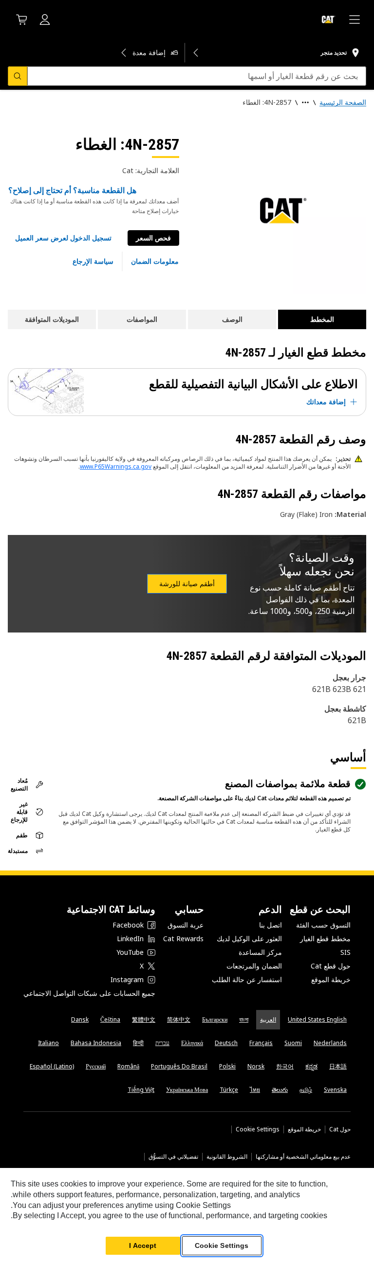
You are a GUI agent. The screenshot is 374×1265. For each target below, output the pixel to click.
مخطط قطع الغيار (325, 938)
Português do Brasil (179, 1066)
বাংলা (243, 1019)
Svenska (335, 1090)
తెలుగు (280, 1090)
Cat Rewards (183, 938)
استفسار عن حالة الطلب (247, 979)
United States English (317, 1019)
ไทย (255, 1090)
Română (128, 1066)
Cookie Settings (258, 1129)
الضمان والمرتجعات (254, 965)
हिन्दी (138, 1043)
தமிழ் (305, 1090)
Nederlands (330, 1043)
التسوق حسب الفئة (323, 924)
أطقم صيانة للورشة (187, 584)
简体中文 (178, 1019)
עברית (162, 1043)
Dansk (80, 1019)
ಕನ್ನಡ (311, 1066)
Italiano (48, 1043)
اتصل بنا (270, 924)
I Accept (142, 1245)
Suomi (293, 1043)
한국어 (285, 1066)
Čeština (110, 1019)
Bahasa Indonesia (96, 1043)
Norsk (255, 1066)
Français (261, 1043)
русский (96, 1066)
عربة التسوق (186, 924)
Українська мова (187, 1090)
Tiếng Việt (141, 1090)
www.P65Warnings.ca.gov (115, 466)
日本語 (338, 1066)
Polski (227, 1066)
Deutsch (226, 1043)
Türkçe (229, 1090)
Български (214, 1019)
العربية (268, 1019)
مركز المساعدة (260, 952)
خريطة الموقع (331, 979)
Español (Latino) (52, 1066)
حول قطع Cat (331, 965)
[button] (63, 238)
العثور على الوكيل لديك (249, 938)
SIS (345, 952)
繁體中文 (143, 1019)
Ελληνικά (192, 1043)
